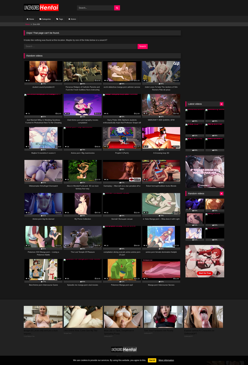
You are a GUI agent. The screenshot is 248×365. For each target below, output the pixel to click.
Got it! (152, 360)
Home (31, 19)
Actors (73, 19)
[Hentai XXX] (41, 8)
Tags (61, 19)
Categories (46, 19)
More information (166, 360)
